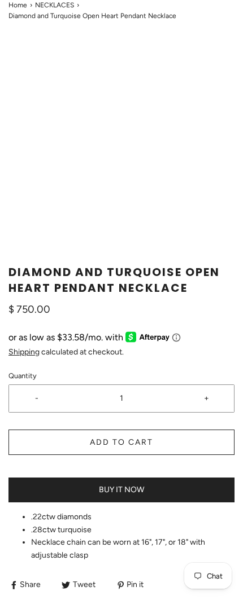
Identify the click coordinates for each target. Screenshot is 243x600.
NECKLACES (54, 5)
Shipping (24, 352)
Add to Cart (121, 442)
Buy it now (121, 489)
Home (17, 5)
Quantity (22, 375)
